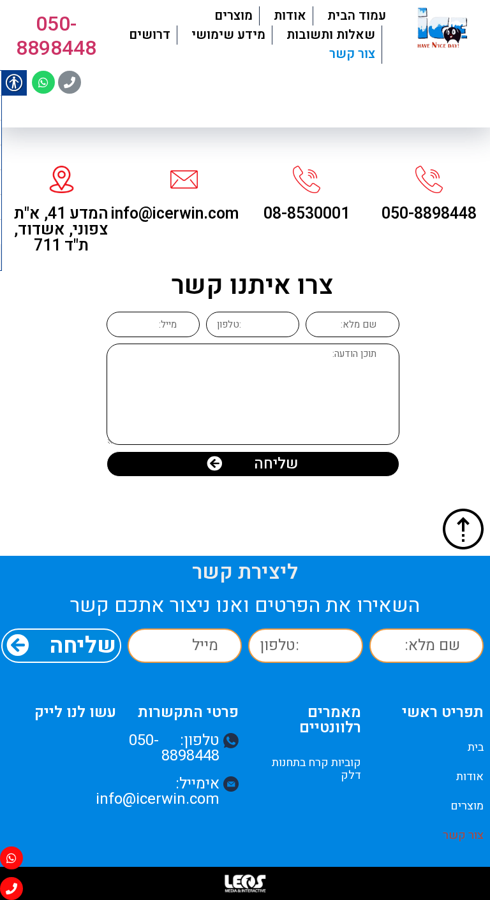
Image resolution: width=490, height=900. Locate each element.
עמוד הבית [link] (356, 15)
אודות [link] (290, 15)
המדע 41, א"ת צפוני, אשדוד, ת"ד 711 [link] (61, 230)
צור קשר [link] (352, 54)
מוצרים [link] (233, 15)
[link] (442, 29)
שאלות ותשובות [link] (330, 34)
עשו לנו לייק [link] (75, 712)
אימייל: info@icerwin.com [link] (157, 791)
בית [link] (476, 747)
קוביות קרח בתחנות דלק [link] (316, 769)
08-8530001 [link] (307, 214)
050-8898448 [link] (56, 35)
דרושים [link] (149, 34)
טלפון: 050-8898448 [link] (174, 748)
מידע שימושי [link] (228, 34)
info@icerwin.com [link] (175, 214)
